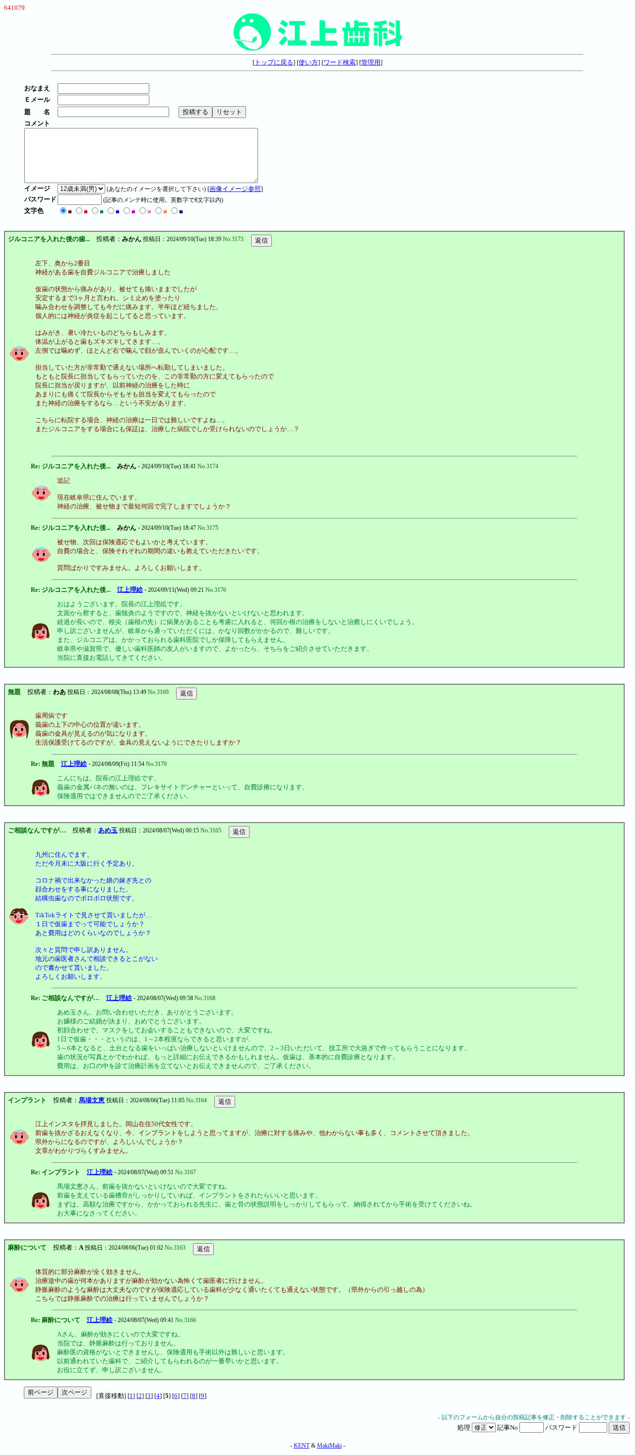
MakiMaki (329, 1445)
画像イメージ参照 (235, 188)
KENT (302, 1445)
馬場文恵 (92, 1100)
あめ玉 (108, 830)
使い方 (308, 62)
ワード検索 (339, 62)
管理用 (371, 62)
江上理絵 (130, 589)
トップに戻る (273, 62)
